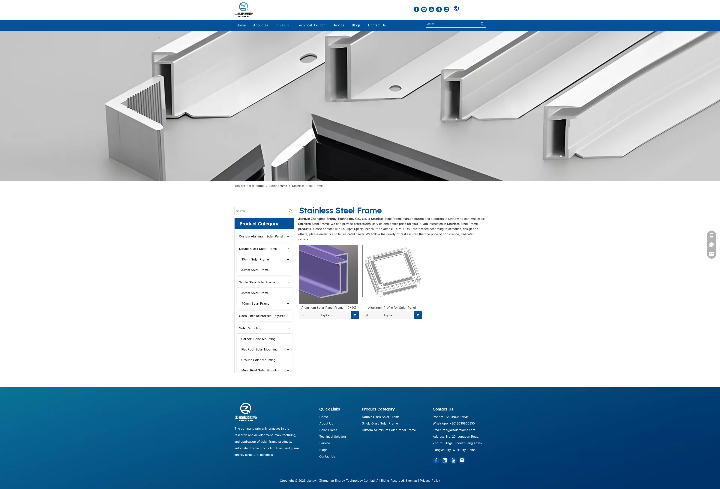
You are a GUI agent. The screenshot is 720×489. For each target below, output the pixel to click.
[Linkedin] (446, 9)
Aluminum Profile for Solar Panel (392, 307)
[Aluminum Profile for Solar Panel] (392, 271)
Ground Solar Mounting (258, 360)
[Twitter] (439, 9)
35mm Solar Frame (255, 293)
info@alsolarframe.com (458, 430)
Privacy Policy (430, 480)
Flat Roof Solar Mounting (259, 349)
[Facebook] (416, 9)
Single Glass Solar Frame (257, 282)
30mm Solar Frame (255, 259)
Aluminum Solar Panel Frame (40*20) (328, 307)
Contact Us (327, 456)
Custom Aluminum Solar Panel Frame (265, 236)
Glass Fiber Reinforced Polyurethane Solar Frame (265, 316)
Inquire (325, 315)
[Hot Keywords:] (482, 24)
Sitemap (411, 480)
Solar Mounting (250, 328)
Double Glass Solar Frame (258, 249)
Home (323, 417)
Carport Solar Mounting (258, 339)
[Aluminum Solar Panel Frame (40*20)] (328, 274)
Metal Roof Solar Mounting (260, 370)
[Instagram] (424, 9)
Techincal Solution (332, 436)
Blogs (323, 450)
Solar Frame (328, 430)
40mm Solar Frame (255, 303)
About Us (326, 423)
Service (324, 443)
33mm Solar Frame (255, 270)
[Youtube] (431, 9)
